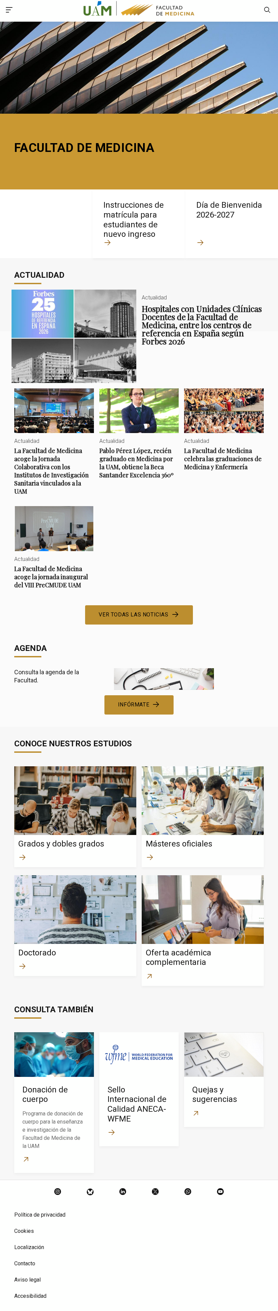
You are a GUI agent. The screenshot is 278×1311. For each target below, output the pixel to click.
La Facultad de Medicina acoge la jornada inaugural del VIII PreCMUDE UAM (54, 553)
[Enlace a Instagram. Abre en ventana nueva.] (58, 1192)
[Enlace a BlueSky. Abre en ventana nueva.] (90, 1192)
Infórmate (133, 704)
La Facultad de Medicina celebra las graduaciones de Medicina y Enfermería (224, 435)
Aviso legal (27, 1279)
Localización (29, 1247)
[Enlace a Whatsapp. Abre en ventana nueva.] (188, 1192)
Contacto (24, 1263)
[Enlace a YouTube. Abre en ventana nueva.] (220, 1192)
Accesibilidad (30, 1296)
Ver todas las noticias (133, 614)
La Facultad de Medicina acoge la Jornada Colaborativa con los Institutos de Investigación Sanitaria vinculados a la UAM (54, 447)
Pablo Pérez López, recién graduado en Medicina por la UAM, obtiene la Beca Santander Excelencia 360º (139, 439)
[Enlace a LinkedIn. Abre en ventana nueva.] (123, 1192)
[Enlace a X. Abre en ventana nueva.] (155, 1192)
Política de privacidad (39, 1215)
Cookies (24, 1231)
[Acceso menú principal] (9, 11)
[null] (267, 11)
